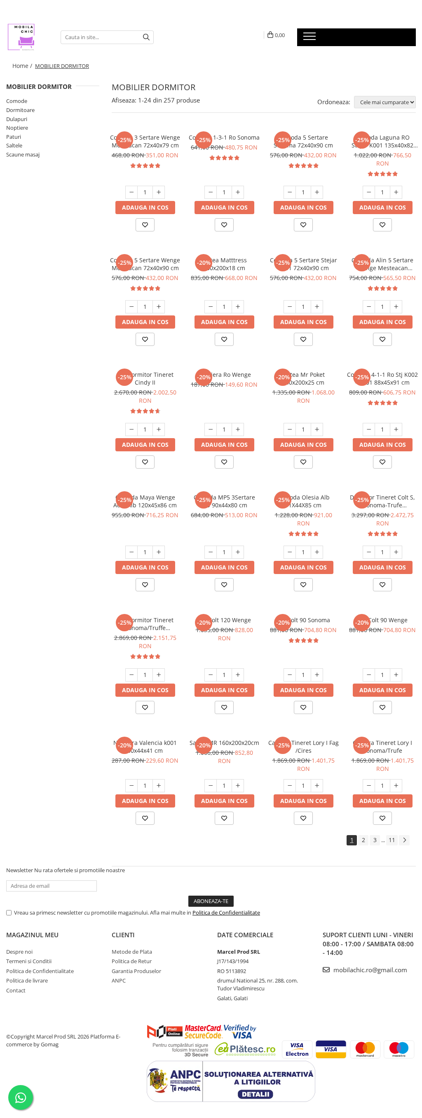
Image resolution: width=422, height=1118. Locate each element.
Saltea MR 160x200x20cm (224, 743)
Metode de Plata (132, 951)
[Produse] (310, 39)
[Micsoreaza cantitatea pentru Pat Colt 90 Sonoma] (290, 675)
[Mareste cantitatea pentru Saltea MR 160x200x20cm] (238, 785)
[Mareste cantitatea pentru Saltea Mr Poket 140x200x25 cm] (317, 429)
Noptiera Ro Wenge (224, 374)
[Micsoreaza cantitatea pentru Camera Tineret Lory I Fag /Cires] (290, 785)
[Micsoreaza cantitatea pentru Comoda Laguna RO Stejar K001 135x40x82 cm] (369, 192)
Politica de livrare (27, 980)
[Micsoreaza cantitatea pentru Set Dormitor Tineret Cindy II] (131, 429)
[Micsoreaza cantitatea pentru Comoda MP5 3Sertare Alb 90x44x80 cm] (210, 552)
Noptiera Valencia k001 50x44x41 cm (145, 746)
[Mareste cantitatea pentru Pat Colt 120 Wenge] (238, 675)
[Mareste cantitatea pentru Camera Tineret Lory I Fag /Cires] (317, 785)
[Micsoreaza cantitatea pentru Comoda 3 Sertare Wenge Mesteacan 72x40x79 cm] (131, 192)
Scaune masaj (23, 154)
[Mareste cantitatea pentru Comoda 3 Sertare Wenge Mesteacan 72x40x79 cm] (158, 192)
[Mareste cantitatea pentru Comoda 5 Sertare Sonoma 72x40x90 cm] (317, 192)
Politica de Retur (132, 961)
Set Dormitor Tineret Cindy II (145, 378)
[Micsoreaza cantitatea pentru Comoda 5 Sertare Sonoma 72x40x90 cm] (290, 192)
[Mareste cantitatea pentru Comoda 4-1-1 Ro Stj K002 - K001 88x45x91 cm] (396, 429)
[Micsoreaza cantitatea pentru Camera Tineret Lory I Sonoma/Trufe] (369, 785)
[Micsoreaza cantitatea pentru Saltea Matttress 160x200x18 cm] (210, 306)
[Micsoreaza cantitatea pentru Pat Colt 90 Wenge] (369, 675)
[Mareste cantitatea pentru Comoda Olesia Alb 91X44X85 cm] (317, 552)
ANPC (119, 980)
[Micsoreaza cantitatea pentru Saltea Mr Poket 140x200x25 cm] (290, 429)
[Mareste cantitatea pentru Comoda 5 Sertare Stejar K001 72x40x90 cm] (317, 306)
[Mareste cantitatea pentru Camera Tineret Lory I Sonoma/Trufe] (396, 785)
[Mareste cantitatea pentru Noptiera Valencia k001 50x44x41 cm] (158, 785)
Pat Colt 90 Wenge (383, 620)
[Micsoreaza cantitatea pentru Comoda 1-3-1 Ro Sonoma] (210, 192)
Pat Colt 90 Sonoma (303, 620)
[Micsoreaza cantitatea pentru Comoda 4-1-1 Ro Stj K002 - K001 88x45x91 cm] (369, 429)
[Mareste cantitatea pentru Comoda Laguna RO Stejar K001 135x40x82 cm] (396, 192)
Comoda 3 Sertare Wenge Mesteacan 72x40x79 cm (145, 141)
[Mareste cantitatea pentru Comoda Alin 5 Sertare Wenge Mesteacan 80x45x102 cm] (396, 306)
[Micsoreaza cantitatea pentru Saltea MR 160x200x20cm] (210, 785)
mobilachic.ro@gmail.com (369, 970)
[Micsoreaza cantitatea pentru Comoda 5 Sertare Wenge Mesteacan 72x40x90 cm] (131, 306)
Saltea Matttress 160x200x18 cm (224, 264)
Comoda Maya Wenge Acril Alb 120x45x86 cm (145, 501)
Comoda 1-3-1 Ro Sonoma (224, 137)
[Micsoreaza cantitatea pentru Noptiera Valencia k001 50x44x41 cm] (131, 785)
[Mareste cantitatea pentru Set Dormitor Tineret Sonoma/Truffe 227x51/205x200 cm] (158, 675)
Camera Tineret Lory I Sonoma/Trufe (382, 746)
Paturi (13, 136)
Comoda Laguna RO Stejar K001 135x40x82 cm (382, 141)
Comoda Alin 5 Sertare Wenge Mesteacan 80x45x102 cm (382, 264)
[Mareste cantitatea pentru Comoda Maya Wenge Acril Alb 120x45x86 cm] (158, 552)
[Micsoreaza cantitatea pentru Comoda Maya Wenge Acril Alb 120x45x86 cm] (131, 552)
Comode (16, 101)
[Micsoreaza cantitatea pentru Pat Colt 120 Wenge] (210, 675)
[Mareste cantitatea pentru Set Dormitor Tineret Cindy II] (158, 429)
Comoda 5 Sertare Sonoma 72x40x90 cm (303, 141)
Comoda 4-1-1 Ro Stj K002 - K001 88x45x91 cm (382, 378)
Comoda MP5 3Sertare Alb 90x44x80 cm (224, 501)
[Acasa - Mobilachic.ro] (27, 37)
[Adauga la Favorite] (145, 224)
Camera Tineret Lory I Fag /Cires (303, 746)
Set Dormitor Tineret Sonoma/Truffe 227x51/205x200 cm (145, 624)
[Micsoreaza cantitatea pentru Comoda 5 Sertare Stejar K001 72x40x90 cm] (290, 306)
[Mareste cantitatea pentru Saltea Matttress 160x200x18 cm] (238, 306)
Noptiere (17, 127)
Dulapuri (16, 119)
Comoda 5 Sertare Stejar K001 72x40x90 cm (303, 264)
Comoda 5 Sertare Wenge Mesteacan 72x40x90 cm (145, 264)
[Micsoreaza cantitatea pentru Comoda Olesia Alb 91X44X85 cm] (290, 552)
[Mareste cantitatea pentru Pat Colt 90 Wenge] (396, 675)
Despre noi (19, 951)
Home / (23, 66)
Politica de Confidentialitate (226, 912)
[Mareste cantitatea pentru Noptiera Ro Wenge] (238, 429)
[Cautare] (146, 37)
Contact (16, 990)
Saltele (14, 145)
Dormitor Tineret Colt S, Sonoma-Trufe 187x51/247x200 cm (382, 501)
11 (392, 840)
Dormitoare (20, 110)
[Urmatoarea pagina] (404, 840)
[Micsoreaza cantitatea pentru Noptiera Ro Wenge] (210, 429)
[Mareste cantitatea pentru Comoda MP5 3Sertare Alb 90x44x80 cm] (238, 552)
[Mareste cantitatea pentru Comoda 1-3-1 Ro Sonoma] (238, 192)
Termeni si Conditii (29, 961)
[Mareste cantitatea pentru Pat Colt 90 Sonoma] (317, 675)
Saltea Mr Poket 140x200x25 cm (303, 378)
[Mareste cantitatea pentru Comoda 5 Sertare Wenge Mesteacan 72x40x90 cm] (158, 306)
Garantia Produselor (136, 971)
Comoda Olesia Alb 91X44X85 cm (303, 501)
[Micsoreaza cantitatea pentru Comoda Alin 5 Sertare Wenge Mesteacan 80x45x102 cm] (369, 306)
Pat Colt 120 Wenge (224, 620)
